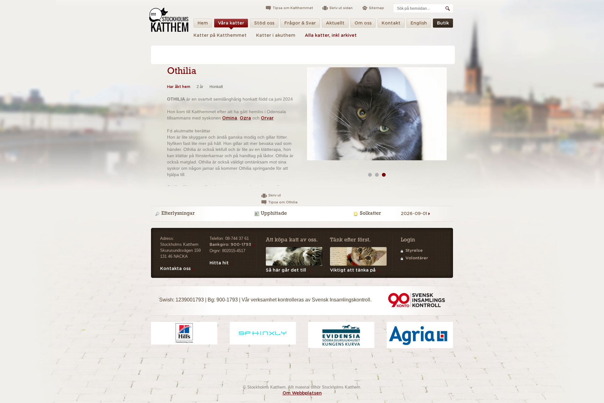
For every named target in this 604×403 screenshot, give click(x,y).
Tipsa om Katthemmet (293, 8)
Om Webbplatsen (302, 393)
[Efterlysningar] (203, 214)
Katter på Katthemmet (220, 35)
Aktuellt (335, 23)
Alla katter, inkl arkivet (331, 35)
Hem (203, 23)
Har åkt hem (178, 87)
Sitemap (376, 8)
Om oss (363, 23)
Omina (229, 118)
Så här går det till (286, 270)
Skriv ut (274, 195)
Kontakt (391, 23)
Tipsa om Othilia (283, 202)
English (419, 23)
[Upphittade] (303, 214)
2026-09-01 (414, 214)
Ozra (245, 118)
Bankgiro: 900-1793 (230, 245)
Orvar (267, 118)
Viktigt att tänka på (353, 270)
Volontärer (416, 258)
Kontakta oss (175, 269)
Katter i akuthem (275, 35)
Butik (443, 23)
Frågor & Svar (300, 23)
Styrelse (414, 251)
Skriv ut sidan (341, 8)
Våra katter (231, 23)
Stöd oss (264, 23)
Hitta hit (219, 263)
